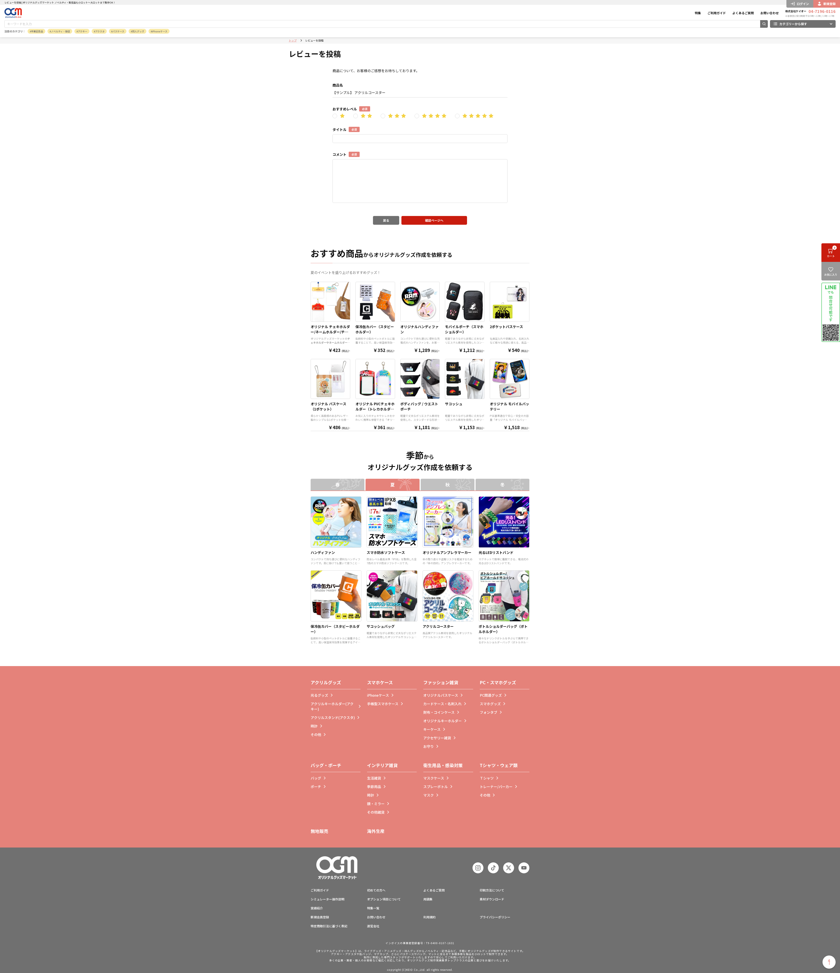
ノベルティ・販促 (60, 31)
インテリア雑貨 (382, 765)
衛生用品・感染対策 (443, 765)
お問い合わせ (769, 13)
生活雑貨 (374, 778)
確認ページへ (434, 220)
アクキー (82, 31)
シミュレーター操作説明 (327, 899)
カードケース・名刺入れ (442, 703)
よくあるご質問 (743, 13)
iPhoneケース (159, 31)
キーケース (432, 729)
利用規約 (429, 917)
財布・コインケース (439, 712)
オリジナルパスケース (440, 695)
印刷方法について (492, 890)
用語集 (427, 899)
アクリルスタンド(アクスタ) (333, 717)
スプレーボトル (435, 786)
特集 (698, 13)
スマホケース (380, 682)
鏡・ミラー (376, 803)
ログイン (803, 4)
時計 (314, 726)
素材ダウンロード (492, 899)
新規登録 (829, 4)
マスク (428, 795)
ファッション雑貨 (440, 682)
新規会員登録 (320, 917)
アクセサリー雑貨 (437, 737)
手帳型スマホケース (382, 703)
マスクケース (433, 778)
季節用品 (374, 786)
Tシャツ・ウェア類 (499, 765)
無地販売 (319, 831)
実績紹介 (317, 908)
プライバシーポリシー (495, 917)
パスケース (118, 31)
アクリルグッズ (326, 682)
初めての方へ (376, 890)
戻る (386, 220)
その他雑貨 (376, 812)
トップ (293, 40)
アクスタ (100, 31)
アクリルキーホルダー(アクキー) (332, 706)
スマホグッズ (490, 703)
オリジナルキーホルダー (442, 720)
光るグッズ (319, 695)
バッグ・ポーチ (326, 765)
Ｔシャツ (487, 778)
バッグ (316, 778)
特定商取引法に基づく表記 (329, 926)
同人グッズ (138, 31)
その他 (316, 734)
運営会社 (373, 926)
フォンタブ (488, 712)
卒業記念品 (37, 31)
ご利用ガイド (716, 13)
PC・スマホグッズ (498, 682)
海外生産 (376, 831)
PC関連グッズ (491, 695)
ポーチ (316, 786)
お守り (428, 746)
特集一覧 (373, 908)
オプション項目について (384, 899)
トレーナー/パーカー (496, 786)
